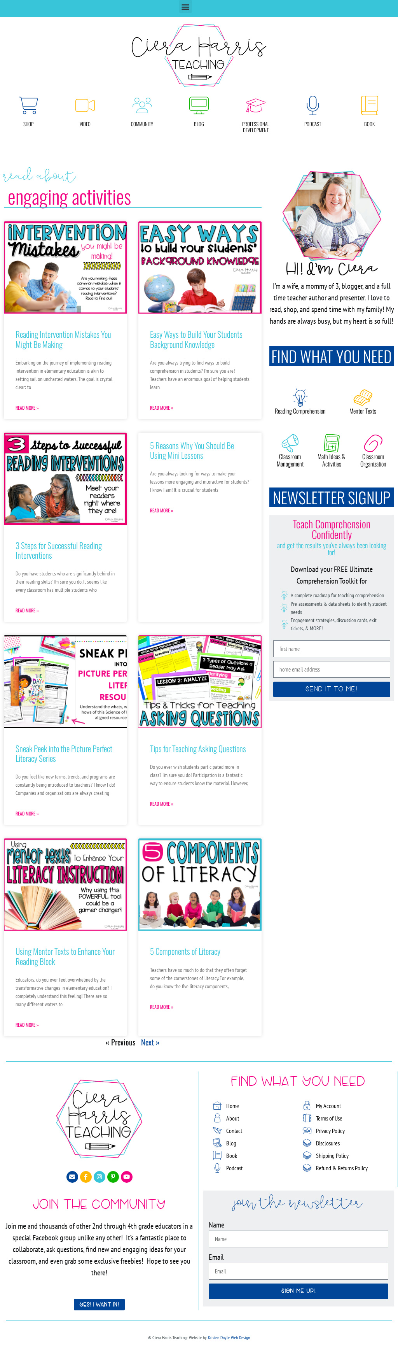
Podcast (312, 124)
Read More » (27, 407)
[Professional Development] (255, 105)
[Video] (85, 105)
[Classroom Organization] (373, 443)
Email (216, 1257)
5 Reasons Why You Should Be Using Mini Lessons (192, 450)
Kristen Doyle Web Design (229, 1337)
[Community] (142, 105)
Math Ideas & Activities (332, 460)
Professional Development (255, 127)
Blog (199, 124)
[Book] (369, 105)
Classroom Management (290, 460)
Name (216, 1225)
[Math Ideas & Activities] (331, 443)
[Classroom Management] (290, 443)
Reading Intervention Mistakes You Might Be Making (63, 339)
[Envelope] (72, 1177)
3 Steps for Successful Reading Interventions (59, 550)
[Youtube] (127, 1177)
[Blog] (199, 105)
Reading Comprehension (300, 411)
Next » (150, 1042)
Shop (28, 124)
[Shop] (28, 105)
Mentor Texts (362, 411)
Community (142, 124)
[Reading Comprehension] (300, 397)
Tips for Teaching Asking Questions (198, 748)
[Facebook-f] (86, 1177)
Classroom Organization (373, 460)
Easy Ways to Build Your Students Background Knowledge (196, 339)
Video (85, 124)
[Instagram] (99, 1177)
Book (369, 124)
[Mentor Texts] (363, 397)
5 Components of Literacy (185, 951)
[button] (185, 6)
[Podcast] (313, 105)
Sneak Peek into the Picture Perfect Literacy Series (64, 753)
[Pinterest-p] (113, 1177)
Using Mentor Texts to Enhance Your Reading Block (65, 956)
